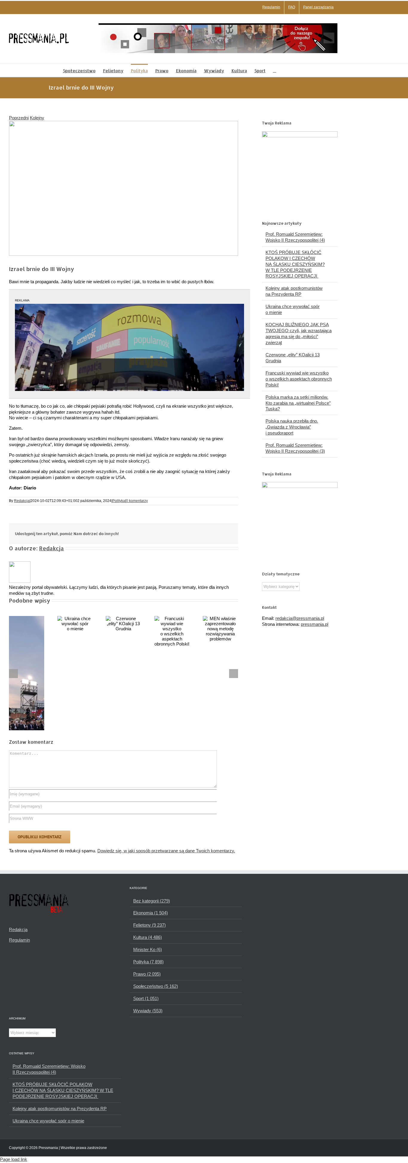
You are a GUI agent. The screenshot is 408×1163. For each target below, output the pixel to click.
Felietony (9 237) (149, 925)
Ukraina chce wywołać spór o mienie (48, 1120)
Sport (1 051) (146, 998)
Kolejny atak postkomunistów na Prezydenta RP (60, 1108)
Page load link (13, 1159)
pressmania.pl (314, 624)
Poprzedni (19, 117)
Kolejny (37, 117)
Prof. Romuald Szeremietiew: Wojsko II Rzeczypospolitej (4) (49, 1069)
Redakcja (22, 501)
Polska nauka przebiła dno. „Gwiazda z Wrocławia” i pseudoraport (292, 426)
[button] (274, 70)
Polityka (118, 501)
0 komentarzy (137, 501)
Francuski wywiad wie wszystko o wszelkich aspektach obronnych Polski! (299, 378)
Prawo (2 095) (147, 973)
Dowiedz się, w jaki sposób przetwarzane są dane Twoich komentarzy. (166, 850)
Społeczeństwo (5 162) (155, 986)
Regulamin (19, 939)
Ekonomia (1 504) (150, 912)
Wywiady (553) (147, 1010)
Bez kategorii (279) (151, 900)
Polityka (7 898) (148, 961)
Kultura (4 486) (147, 937)
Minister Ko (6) (147, 949)
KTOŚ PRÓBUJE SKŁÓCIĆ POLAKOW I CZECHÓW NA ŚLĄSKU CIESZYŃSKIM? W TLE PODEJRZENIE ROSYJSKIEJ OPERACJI (295, 264)
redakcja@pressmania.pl (299, 618)
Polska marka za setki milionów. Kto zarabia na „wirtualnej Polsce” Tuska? (298, 403)
